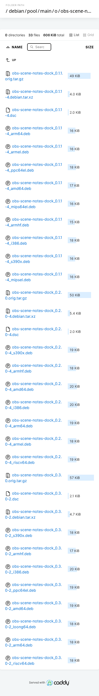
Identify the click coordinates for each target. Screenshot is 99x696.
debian (16, 11)
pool (32, 11)
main (45, 11)
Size (90, 47)
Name (18, 47)
